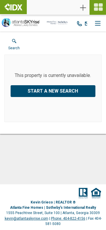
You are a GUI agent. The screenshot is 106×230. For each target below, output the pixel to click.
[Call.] (79, 23)
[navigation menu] (98, 7)
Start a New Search (53, 91)
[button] (13, 46)
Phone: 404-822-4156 (68, 218)
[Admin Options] (83, 7)
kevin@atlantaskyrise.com (26, 218)
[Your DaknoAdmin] (13, 7)
